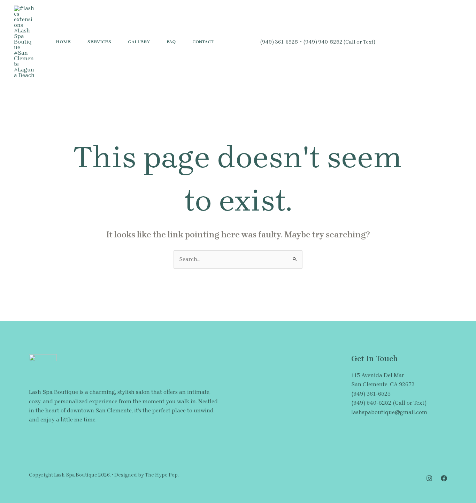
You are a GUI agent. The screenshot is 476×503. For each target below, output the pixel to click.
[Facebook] (401, 42)
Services (99, 41)
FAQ (171, 41)
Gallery (139, 41)
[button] (439, 42)
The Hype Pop (161, 475)
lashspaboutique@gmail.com (389, 412)
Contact (203, 41)
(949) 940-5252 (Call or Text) (339, 42)
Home (63, 41)
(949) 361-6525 (279, 42)
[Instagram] (385, 42)
